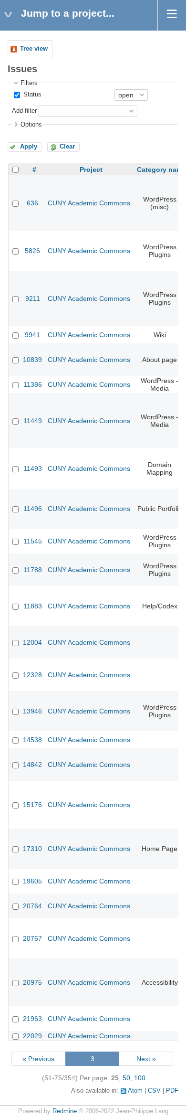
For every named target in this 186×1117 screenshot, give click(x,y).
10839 (32, 359)
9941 (32, 335)
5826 (32, 251)
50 (126, 1078)
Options (31, 124)
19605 (32, 881)
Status (31, 94)
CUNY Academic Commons (89, 203)
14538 (32, 740)
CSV (154, 1090)
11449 (32, 421)
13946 (32, 711)
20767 (32, 938)
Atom (135, 1090)
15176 (32, 804)
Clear (67, 146)
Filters (29, 83)
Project (91, 169)
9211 (32, 298)
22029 (32, 1036)
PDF (172, 1090)
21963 (32, 1018)
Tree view (34, 48)
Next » (146, 1059)
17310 (32, 848)
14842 (32, 764)
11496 (32, 508)
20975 (32, 982)
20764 (32, 906)
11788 (32, 570)
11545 (32, 541)
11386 (32, 384)
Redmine (64, 1111)
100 (139, 1078)
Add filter (24, 110)
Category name (161, 169)
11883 (32, 606)
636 (32, 203)
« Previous (38, 1059)
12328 (32, 675)
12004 (32, 642)
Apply (28, 146)
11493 (32, 468)
